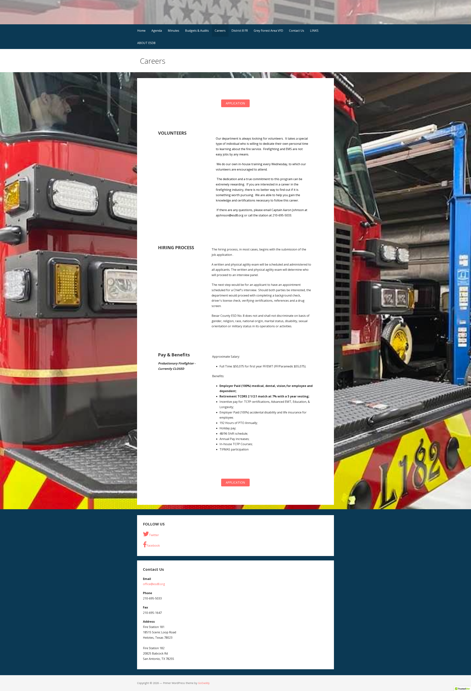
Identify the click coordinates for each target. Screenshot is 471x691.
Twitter (154, 535)
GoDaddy (204, 683)
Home (141, 31)
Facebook (153, 545)
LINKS (314, 31)
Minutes (173, 31)
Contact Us (296, 31)
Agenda (156, 31)
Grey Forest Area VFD (268, 31)
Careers (220, 31)
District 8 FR (239, 31)
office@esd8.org (154, 584)
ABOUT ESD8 (146, 43)
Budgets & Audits (197, 31)
